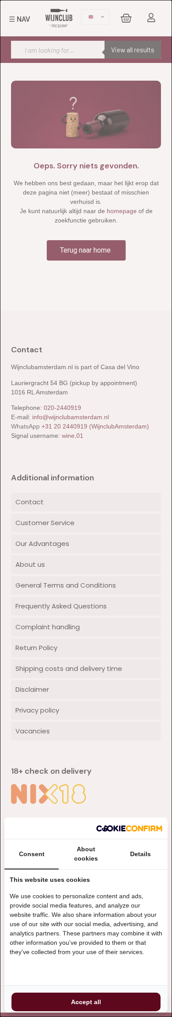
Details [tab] (140, 853)
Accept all (86, 1001)
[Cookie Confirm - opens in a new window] (129, 828)
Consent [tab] (32, 853)
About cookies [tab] (86, 854)
